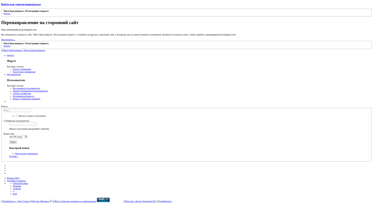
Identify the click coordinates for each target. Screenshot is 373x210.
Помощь (17, 186)
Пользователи (14, 74)
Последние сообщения (24, 72)
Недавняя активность (23, 96)
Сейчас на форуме (22, 93)
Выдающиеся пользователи (26, 88)
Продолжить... (8, 39)
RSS (15, 194)
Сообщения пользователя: (16, 121)
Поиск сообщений (22, 69)
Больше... (14, 156)
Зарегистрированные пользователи (30, 91)
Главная (17, 188)
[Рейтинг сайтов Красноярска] (51, 201)
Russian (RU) (13, 178)
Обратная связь (20, 183)
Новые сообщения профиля (26, 99)
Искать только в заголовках (32, 116)
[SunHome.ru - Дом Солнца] (15, 201)
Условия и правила (16, 181)
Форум (10, 55)
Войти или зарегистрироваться (21, 4)
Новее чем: (8, 134)
